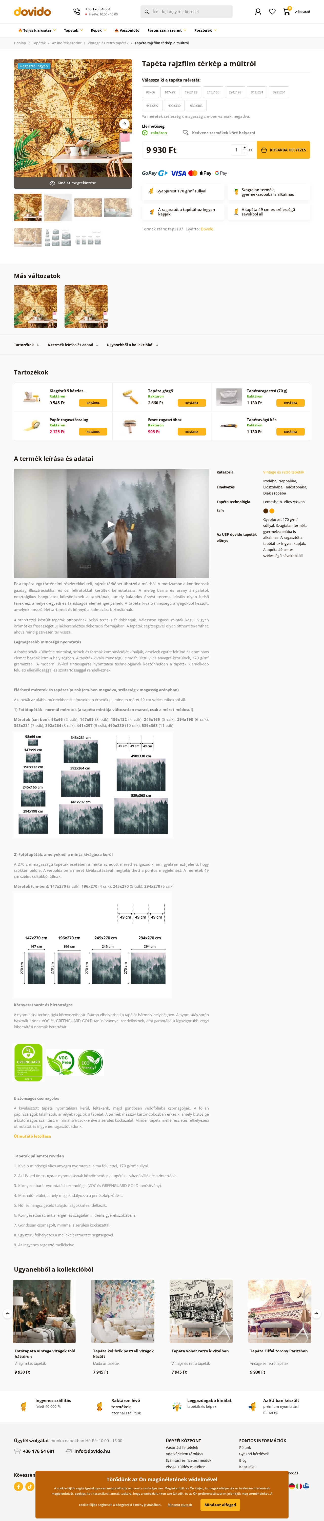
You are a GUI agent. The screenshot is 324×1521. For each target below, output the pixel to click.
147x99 (170, 92)
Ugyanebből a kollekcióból (130, 344)
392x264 (279, 92)
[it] (299, 1486)
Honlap (20, 43)
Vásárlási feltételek (182, 1447)
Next (124, 124)
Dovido (207, 228)
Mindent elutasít (180, 1505)
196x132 (191, 92)
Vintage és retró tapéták (108, 43)
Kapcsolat (247, 1466)
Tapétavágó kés (261, 419)
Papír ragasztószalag (69, 419)
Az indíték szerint (67, 43)
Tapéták (39, 43)
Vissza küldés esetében (186, 1466)
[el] (306, 1486)
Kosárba (93, 403)
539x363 (196, 105)
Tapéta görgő (160, 390)
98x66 (150, 92)
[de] (292, 1486)
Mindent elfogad (220, 1504)
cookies (80, 1493)
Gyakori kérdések (254, 1453)
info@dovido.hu (91, 1451)
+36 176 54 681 (38, 1451)
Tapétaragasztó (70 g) (267, 390)
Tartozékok (24, 344)
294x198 (235, 92)
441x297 (152, 105)
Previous (8, 1314)
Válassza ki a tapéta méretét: (172, 80)
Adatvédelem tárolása (184, 1453)
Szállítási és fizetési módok (188, 1460)
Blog (243, 1460)
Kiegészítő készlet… (68, 390)
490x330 (174, 105)
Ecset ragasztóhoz (164, 419)
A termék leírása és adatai (70, 344)
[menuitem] (37, 30)
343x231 (257, 92)
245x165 (213, 92)
